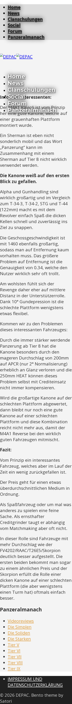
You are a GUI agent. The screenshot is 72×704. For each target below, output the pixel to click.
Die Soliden (19, 633)
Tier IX (14, 669)
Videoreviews (21, 621)
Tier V (13, 645)
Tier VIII (15, 663)
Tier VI (14, 651)
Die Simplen (19, 627)
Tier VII (15, 657)
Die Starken (19, 639)
